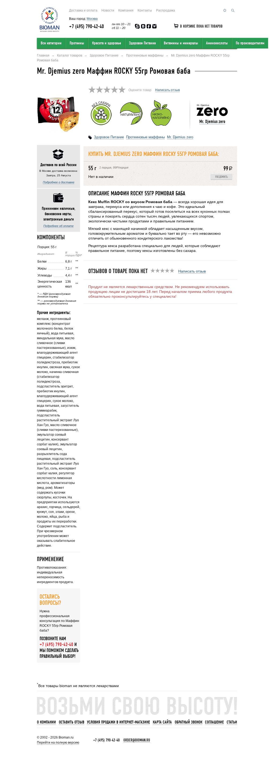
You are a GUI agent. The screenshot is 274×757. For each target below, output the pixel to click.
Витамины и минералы (181, 43)
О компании (46, 722)
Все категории (51, 43)
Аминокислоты (217, 43)
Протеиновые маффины (145, 137)
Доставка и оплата (83, 10)
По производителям (250, 43)
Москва (92, 19)
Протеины (77, 43)
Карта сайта (162, 722)
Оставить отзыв (71, 722)
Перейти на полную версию (58, 742)
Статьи (232, 722)
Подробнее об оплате (58, 226)
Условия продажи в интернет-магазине (118, 722)
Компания (126, 10)
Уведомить (221, 177)
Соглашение (214, 722)
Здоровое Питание (142, 43)
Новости (107, 10)
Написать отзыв (167, 90)
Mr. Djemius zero (212, 121)
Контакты (145, 10)
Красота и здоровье (106, 43)
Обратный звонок (188, 722)
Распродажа (165, 10)
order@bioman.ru (136, 740)
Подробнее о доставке (58, 182)
